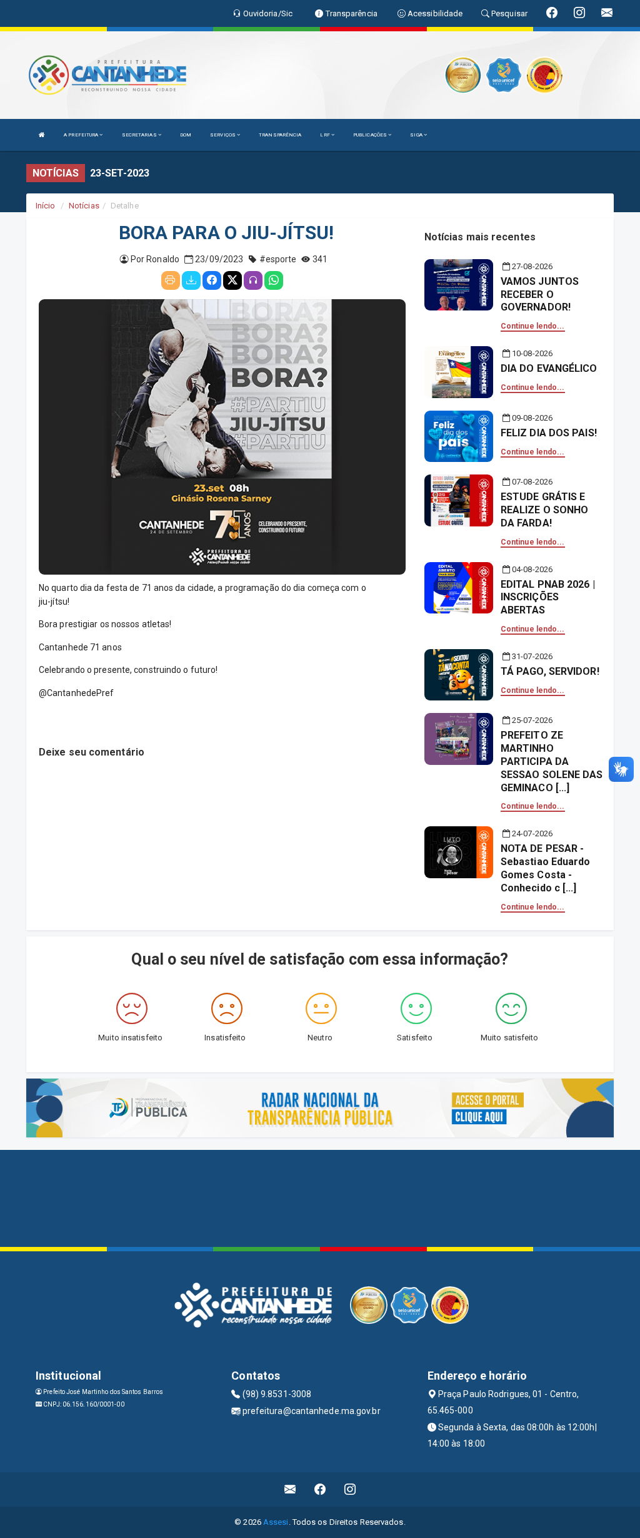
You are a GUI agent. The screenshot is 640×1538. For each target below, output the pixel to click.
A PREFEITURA (81, 135)
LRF (325, 135)
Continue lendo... (533, 326)
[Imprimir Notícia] (170, 280)
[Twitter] (232, 280)
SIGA (417, 135)
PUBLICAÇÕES (370, 135)
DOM (185, 135)
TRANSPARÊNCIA (280, 135)
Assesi (276, 1522)
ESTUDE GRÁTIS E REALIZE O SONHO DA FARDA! (545, 510)
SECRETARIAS (140, 135)
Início (46, 205)
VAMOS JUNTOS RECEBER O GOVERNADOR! (540, 294)
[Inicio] (41, 135)
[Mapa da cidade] (320, 1197)
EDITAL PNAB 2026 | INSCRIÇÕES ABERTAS (548, 597)
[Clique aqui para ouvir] (253, 280)
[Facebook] (211, 280)
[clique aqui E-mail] (290, 1489)
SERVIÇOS (223, 135)
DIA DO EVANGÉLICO (549, 368)
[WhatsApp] (273, 280)
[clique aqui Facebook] (320, 1489)
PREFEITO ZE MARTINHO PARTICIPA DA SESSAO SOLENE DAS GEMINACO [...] (552, 761)
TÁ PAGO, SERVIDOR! (550, 671)
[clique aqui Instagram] (350, 1489)
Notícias (84, 205)
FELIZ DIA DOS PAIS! (549, 433)
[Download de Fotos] (191, 280)
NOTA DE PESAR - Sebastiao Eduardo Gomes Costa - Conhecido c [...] (546, 868)
